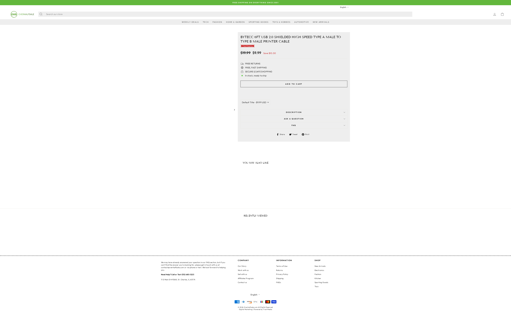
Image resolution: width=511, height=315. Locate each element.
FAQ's (278, 282)
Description (294, 112)
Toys (317, 286)
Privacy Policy (282, 274)
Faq (294, 125)
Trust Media (267, 309)
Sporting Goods (258, 22)
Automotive (301, 22)
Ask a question (294, 119)
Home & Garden (235, 22)
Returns (279, 270)
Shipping (279, 278)
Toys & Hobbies (281, 22)
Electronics (319, 270)
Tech (206, 22)
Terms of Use (281, 266)
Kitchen (318, 278)
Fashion (217, 22)
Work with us (243, 270)
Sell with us (242, 274)
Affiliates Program (246, 278)
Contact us (242, 282)
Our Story (242, 266)
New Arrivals (321, 22)
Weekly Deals (190, 22)
